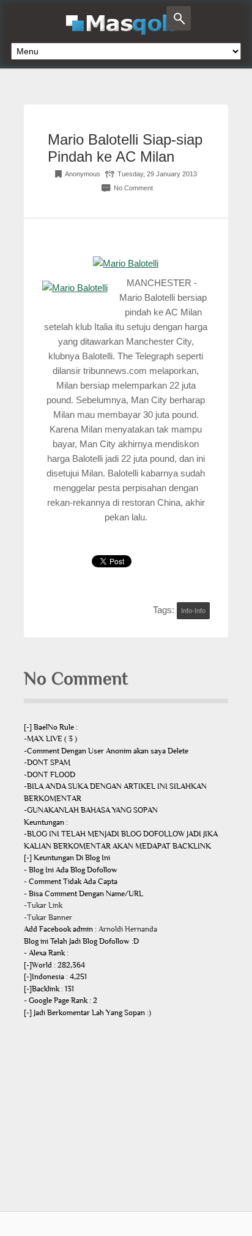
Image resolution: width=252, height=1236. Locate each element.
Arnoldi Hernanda (127, 929)
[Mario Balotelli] (125, 263)
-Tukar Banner (48, 917)
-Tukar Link (43, 905)
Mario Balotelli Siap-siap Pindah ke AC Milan (125, 148)
